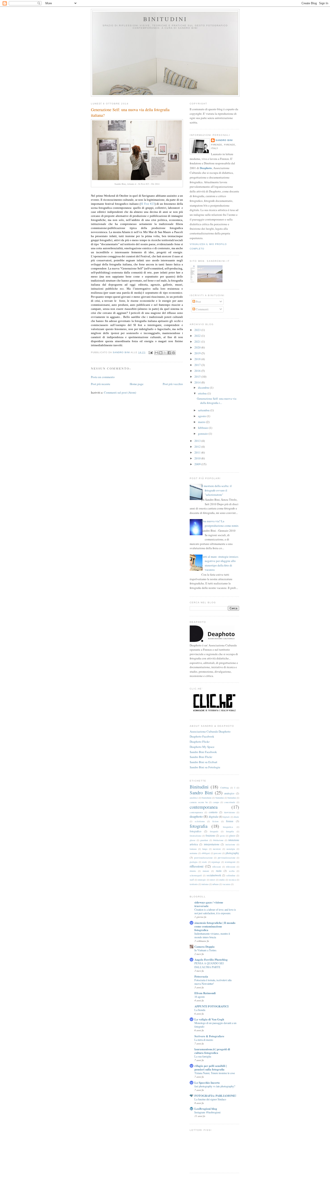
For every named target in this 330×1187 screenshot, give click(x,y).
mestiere (217, 848)
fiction (215, 821)
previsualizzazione (226, 857)
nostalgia (231, 848)
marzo (202, 422)
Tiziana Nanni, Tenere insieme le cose (214, 1073)
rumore (206, 870)
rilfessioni (230, 866)
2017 (197, 365)
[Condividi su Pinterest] (173, 352)
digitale (213, 817)
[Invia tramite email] (156, 352)
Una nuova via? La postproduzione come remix (220, 523)
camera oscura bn (199, 802)
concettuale (229, 802)
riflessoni (216, 866)
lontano (193, 848)
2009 (197, 464)
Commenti (202, 309)
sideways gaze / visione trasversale (208, 904)
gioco (232, 835)
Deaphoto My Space (202, 747)
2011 (197, 452)
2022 (197, 336)
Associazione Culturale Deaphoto (210, 731)
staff (192, 879)
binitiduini (206, 797)
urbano (215, 884)
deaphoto (196, 816)
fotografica (228, 826)
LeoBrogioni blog (205, 1108)
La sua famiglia (202, 1056)
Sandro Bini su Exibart (203, 762)
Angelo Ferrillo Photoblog (211, 959)
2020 (197, 347)
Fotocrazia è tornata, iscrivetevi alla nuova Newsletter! (212, 981)
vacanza (226, 884)
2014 (197, 382)
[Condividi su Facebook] (169, 352)
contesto (213, 812)
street (212, 879)
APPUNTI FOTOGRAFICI (211, 1006)
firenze (229, 821)
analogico (229, 793)
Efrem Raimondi (205, 993)
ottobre (202, 393)
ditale (236, 816)
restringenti (230, 861)
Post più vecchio (173, 384)
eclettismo (200, 821)
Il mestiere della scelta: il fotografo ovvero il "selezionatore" (216, 490)
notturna (193, 853)
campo (216, 802)
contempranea (196, 812)
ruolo (219, 870)
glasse (193, 840)
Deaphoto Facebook (202, 736)
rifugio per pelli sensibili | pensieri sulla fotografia (210, 1067)
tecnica (232, 879)
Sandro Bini (224, 140)
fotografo (214, 831)
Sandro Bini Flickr (201, 757)
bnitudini (232, 797)
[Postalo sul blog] (160, 352)
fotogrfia (230, 831)
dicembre (204, 387)
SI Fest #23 (147, 203)
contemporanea (204, 807)
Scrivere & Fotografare (209, 1036)
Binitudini (165, 19)
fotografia (198, 826)
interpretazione (211, 844)
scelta (232, 870)
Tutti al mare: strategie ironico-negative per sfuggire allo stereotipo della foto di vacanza (220, 563)
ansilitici (194, 797)
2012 (197, 447)
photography (232, 853)
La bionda (199, 1010)
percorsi (217, 853)
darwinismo (229, 812)
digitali (226, 816)
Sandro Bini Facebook (203, 752)
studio (222, 879)
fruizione (210, 835)
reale (204, 861)
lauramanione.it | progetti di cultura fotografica (212, 1051)
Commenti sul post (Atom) (120, 392)
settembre (204, 410)
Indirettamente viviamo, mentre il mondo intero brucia (212, 935)
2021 (197, 341)
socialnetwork (214, 875)
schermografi (196, 875)
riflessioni (196, 866)
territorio (194, 884)
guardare (204, 840)
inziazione (230, 844)
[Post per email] (150, 352)
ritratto (193, 870)
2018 (197, 359)
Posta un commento (103, 377)
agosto (202, 416)
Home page (136, 384)
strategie (202, 879)
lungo (204, 848)
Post (198, 302)
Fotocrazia (201, 976)
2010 (197, 458)
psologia (194, 861)
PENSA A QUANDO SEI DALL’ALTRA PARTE (209, 965)
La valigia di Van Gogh (209, 1019)
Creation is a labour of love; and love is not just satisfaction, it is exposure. (215, 911)
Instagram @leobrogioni (207, 1112)
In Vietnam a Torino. (205, 950)
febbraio (203, 428)
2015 (197, 376)
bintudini (220, 797)
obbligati (206, 853)
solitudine (230, 875)
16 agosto (199, 996)
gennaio (203, 434)
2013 (197, 441)
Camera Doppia (204, 946)
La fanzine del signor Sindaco (210, 1099)
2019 (197, 353)
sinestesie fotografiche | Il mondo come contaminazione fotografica (214, 926)
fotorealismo (195, 835)
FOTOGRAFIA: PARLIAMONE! (215, 1095)
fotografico (195, 831)
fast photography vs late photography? (214, 1086)
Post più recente (100, 384)
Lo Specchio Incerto (207, 1082)
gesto (222, 835)
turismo (205, 884)
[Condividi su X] (165, 352)
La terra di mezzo (203, 1040)
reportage (215, 861)
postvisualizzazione (203, 857)
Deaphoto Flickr (199, 742)
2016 (197, 371)
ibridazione (218, 840)
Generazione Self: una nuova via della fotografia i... (216, 400)
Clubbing (224, 787)
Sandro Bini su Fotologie (205, 767)
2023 (197, 330)
